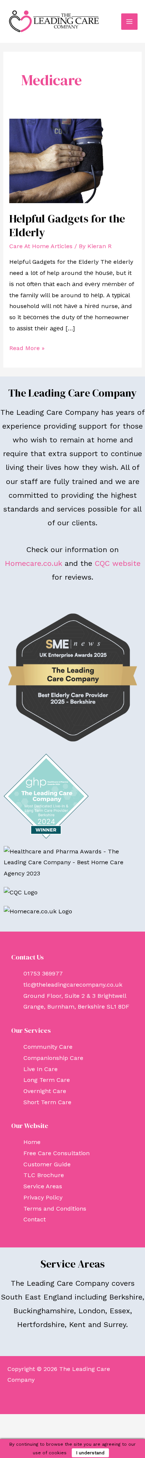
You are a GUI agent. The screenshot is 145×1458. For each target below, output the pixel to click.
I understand (90, 1452)
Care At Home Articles (40, 246)
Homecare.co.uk (33, 563)
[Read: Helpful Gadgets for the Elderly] (72, 160)
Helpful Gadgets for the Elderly (67, 225)
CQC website (118, 563)
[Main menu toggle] (129, 21)
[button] (72, 1400)
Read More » (27, 347)
